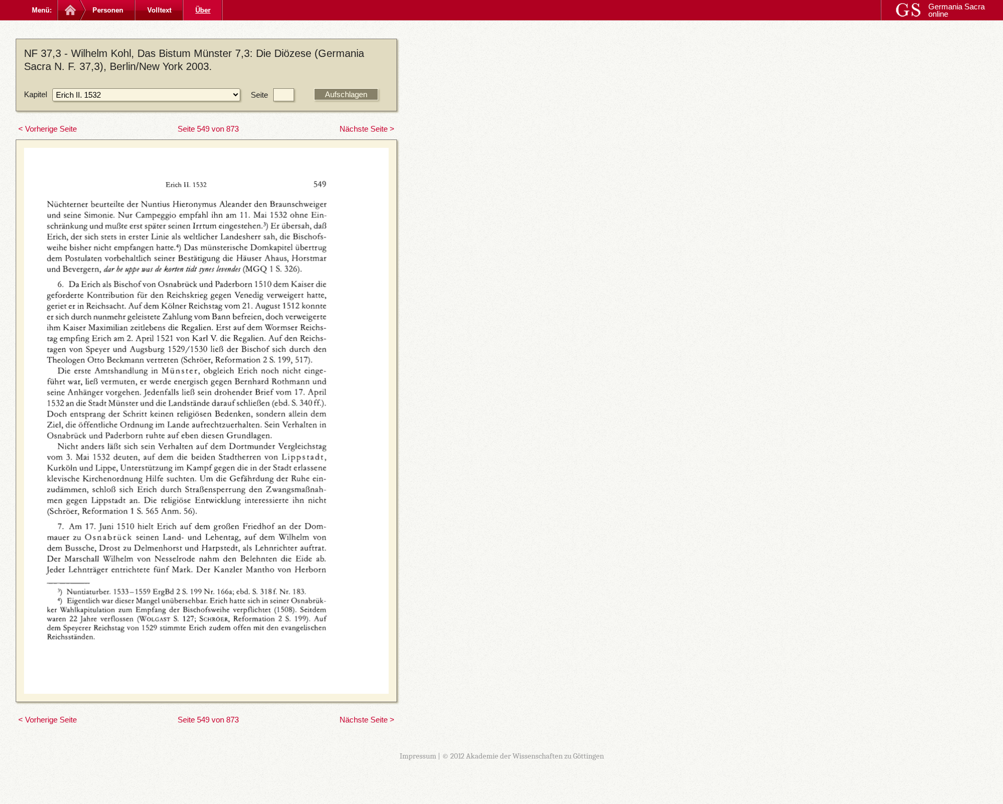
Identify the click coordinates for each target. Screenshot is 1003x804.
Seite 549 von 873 (208, 128)
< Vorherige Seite (47, 128)
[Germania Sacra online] (69, 10)
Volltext (159, 10)
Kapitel (35, 94)
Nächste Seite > (367, 128)
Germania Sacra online (956, 10)
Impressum (418, 756)
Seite (259, 94)
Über (203, 10)
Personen (107, 10)
